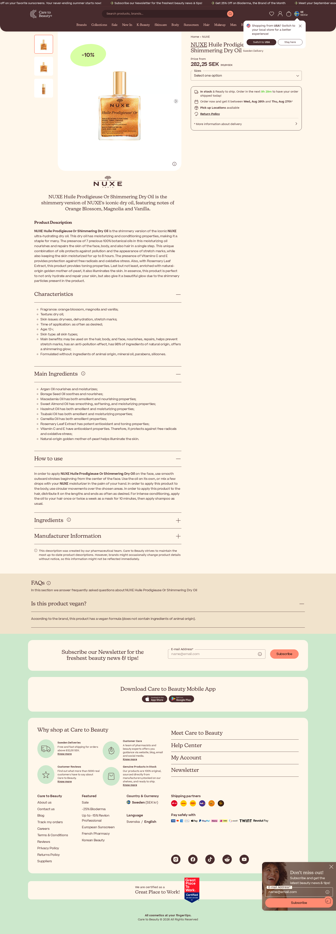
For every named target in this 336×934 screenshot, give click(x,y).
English (150, 821)
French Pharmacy (96, 833)
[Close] (331, 867)
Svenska (133, 821)
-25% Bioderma (93, 809)
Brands (81, 25)
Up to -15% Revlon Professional (95, 818)
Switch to (261, 42)
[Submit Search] (230, 14)
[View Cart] (289, 14)
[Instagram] (175, 859)
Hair (206, 25)
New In (127, 25)
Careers (43, 828)
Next (176, 101)
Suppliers (44, 861)
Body (175, 25)
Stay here (290, 42)
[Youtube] (244, 859)
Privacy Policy (48, 848)
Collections (99, 25)
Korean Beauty (93, 840)
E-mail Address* (182, 649)
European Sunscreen (98, 827)
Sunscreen (191, 25)
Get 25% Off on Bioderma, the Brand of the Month (250, 3)
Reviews (43, 842)
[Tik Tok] (210, 859)
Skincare (161, 25)
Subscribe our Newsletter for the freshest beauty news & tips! (158, 3)
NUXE (199, 45)
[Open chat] (328, 901)
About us (44, 802)
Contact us (46, 809)
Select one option (208, 75)
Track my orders (50, 822)
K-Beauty (143, 25)
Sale (114, 25)
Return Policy (210, 114)
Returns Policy (48, 855)
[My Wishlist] (272, 14)
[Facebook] (193, 859)
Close (300, 26)
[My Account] (280, 14)
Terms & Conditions (52, 835)
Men (233, 25)
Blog (40, 815)
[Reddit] (227, 859)
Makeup (220, 25)
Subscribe (284, 654)
